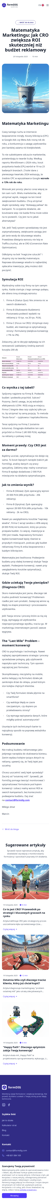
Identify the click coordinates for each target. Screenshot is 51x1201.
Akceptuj (14, 1195)
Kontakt (5, 1135)
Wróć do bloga (12, 829)
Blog (4, 1130)
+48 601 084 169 (13, 1155)
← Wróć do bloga (26, 22)
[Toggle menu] (47, 5)
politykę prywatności (28, 1190)
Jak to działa (7, 1120)
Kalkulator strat (9, 1125)
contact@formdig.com (16, 1150)
